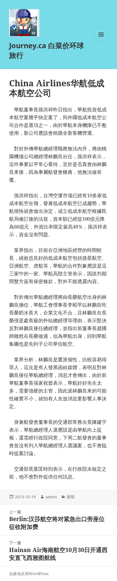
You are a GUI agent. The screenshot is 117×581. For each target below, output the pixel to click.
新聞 (70, 497)
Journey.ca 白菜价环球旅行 (46, 50)
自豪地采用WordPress (28, 573)
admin (51, 497)
